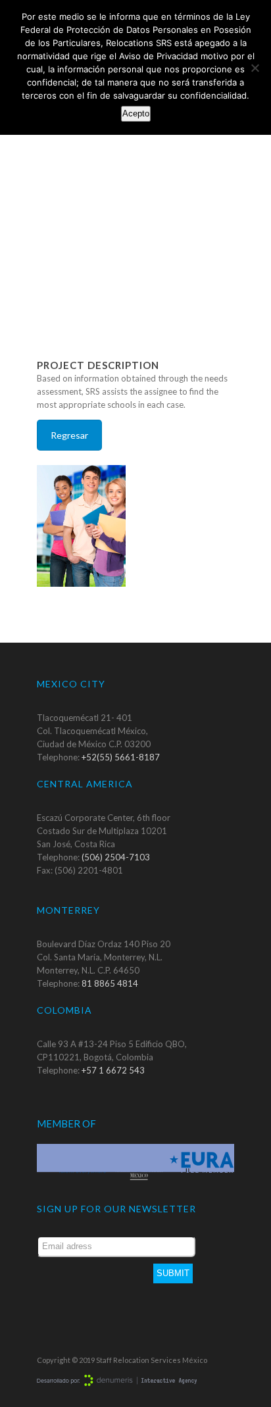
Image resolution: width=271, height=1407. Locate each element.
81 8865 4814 (110, 983)
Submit (173, 1273)
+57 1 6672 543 (113, 1070)
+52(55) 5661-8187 (121, 757)
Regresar (69, 435)
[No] (254, 67)
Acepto (135, 113)
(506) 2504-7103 (116, 857)
